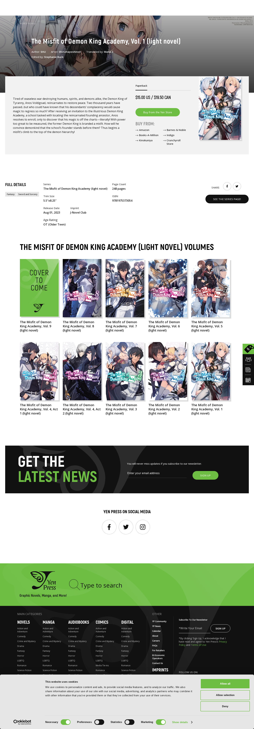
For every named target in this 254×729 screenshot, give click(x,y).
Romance (21, 665)
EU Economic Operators (158, 657)
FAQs (154, 645)
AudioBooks (78, 622)
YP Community (159, 621)
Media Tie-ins (102, 665)
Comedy (21, 636)
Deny (225, 706)
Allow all (225, 683)
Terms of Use (198, 645)
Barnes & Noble (176, 130)
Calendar (156, 631)
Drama (20, 646)
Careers (156, 640)
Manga (49, 622)
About (155, 635)
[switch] (99, 722)
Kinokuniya (146, 140)
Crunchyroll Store (174, 142)
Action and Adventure (22, 630)
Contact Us (157, 663)
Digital (127, 622)
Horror (20, 655)
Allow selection (225, 695)
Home (23, 23)
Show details (180, 722)
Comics (102, 622)
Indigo (170, 135)
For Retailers (158, 650)
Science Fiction (24, 670)
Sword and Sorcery (27, 194)
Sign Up (220, 628)
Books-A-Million (148, 135)
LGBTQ (20, 660)
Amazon (144, 130)
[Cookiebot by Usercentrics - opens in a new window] (22, 722)
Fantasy (11, 194)
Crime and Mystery (26, 641)
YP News (156, 626)
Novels (32, 23)
